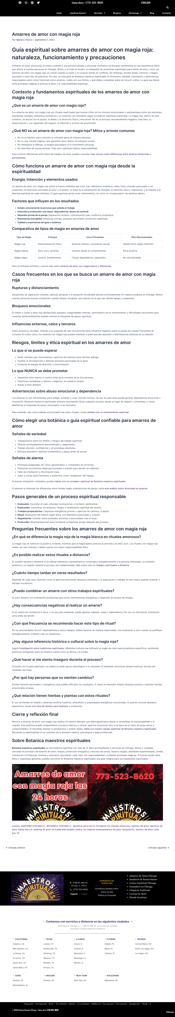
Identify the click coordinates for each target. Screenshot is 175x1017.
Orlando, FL (110, 953)
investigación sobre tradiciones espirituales (41, 648)
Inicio (59, 13)
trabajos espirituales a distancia (112, 565)
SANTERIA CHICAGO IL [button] (33, 826)
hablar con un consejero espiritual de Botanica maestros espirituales (90, 481)
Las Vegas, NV (141, 953)
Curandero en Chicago (141, 886)
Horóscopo (134, 13)
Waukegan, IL (80, 958)
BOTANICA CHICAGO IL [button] (59, 826)
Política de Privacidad (107, 895)
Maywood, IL (79, 953)
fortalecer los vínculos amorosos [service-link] (113, 826)
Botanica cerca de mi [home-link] (84, 826)
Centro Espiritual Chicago (142, 883)
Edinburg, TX (49, 953)
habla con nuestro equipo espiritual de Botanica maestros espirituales (120, 728)
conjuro (16, 826)
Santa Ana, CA (19, 963)
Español (74, 894)
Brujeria (117, 13)
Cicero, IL (78, 944)
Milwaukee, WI (111, 980)
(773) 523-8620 (80, 889)
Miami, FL (109, 948)
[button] (167, 7)
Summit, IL (78, 948)
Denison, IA (18, 980)
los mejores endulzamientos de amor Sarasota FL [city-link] (109, 829)
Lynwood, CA (19, 953)
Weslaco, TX (48, 958)
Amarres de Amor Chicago (143, 876)
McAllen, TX (48, 963)
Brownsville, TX (50, 948)
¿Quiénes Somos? (78, 13)
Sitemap (170, 1012)
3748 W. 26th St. (80, 883)
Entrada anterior (15, 848)
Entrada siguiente (158, 848)
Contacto (166, 13)
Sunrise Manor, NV (143, 944)
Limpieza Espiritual (139, 890)
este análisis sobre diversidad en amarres (126, 488)
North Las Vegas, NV (144, 948)
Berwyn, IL (78, 963)
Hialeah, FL (109, 944)
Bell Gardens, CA (20, 948)
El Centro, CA (19, 958)
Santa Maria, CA (20, 967)
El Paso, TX (48, 967)
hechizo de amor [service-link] (140, 826)
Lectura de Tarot (138, 894)
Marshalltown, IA (20, 985)
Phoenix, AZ (48, 980)
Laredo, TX (48, 944)
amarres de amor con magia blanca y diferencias (85, 266)
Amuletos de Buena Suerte (143, 879)
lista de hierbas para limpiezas (52, 706)
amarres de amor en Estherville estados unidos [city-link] (58, 829)
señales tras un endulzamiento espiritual (108, 412)
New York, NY (80, 980)
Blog (152, 13)
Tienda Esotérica (138, 897)
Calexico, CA (18, 944)
